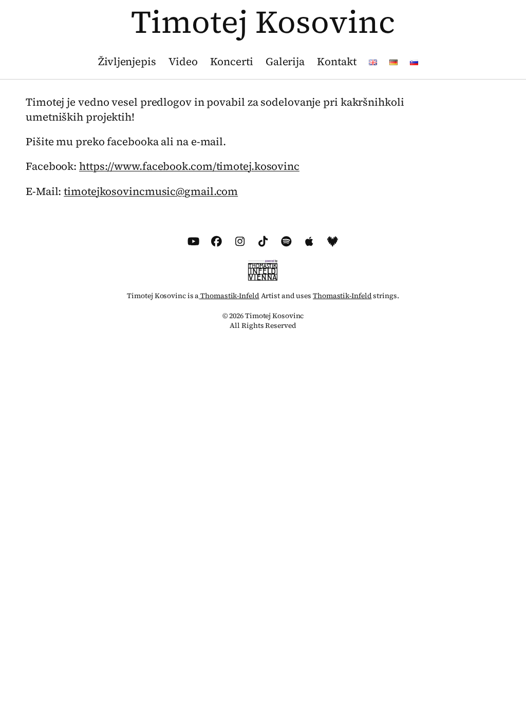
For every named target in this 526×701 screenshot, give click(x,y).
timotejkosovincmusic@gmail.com (151, 191)
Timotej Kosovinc (262, 22)
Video (183, 61)
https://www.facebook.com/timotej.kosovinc (189, 166)
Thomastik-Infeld (229, 295)
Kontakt (336, 61)
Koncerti (231, 61)
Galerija (285, 61)
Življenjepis (127, 61)
